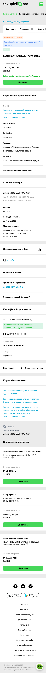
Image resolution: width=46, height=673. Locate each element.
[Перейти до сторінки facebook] (15, 586)
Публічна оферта (24, 620)
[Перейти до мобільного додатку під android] (31, 595)
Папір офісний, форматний (15, 538)
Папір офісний (9, 495)
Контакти (24, 609)
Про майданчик (24, 630)
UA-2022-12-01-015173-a (13, 287)
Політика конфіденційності (24, 650)
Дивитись (23, 481)
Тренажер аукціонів (24, 640)
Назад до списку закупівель (18, 22)
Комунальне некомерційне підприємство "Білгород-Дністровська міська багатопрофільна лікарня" (20, 114)
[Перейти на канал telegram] (30, 586)
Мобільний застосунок (24, 615)
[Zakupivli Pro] (15, 4)
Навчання (24, 635)
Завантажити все (40, 249)
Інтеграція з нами (24, 645)
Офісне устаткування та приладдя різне (22, 451)
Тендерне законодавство (24, 655)
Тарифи (24, 604)
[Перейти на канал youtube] (23, 586)
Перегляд (23, 82)
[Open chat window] (39, 666)
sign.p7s (10, 260)
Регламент (24, 625)
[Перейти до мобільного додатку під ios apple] (14, 595)
